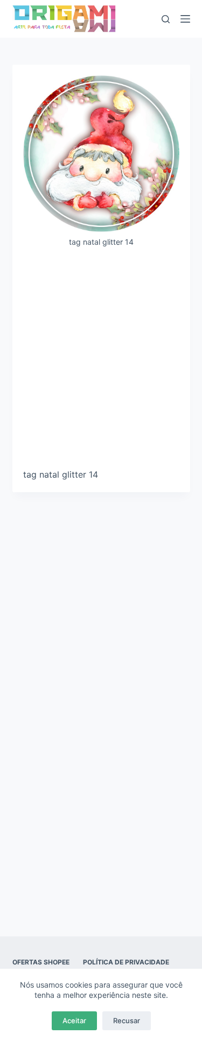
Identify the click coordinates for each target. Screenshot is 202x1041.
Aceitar (74, 1020)
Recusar (126, 1020)
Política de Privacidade (126, 962)
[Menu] (185, 19)
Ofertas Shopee (40, 962)
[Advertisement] (101, 362)
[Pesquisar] (166, 19)
